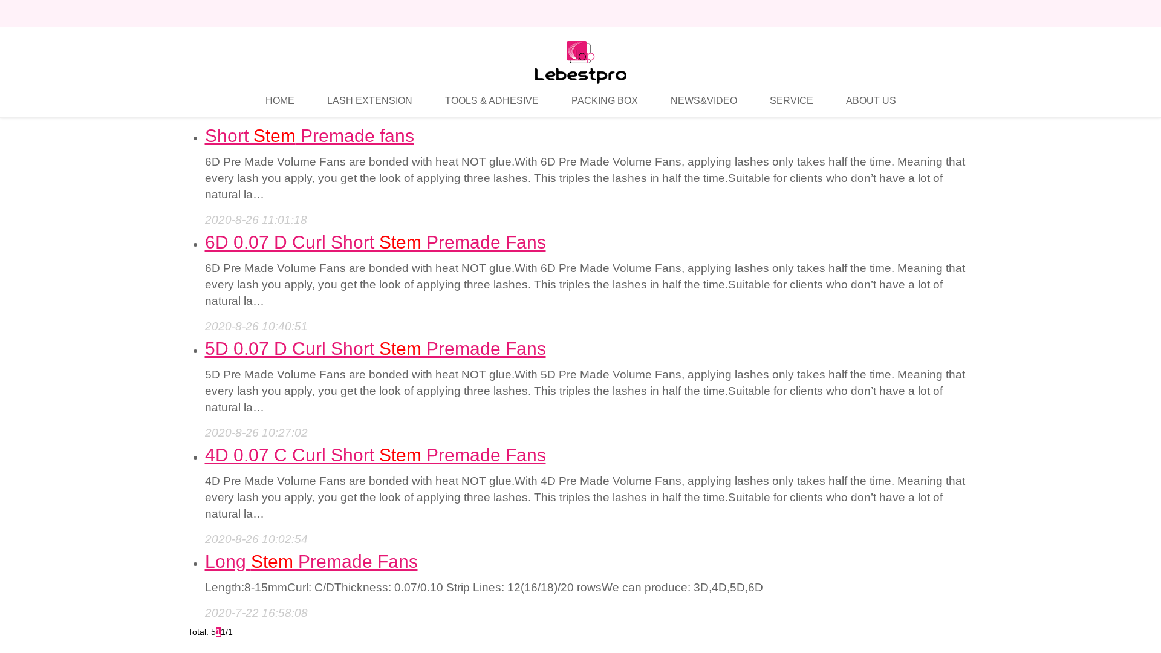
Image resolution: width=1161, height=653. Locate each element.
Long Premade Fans (311, 561)
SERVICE (791, 101)
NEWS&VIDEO (704, 101)
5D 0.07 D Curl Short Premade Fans (375, 348)
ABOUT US (871, 101)
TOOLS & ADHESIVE (492, 101)
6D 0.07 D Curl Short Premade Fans (375, 242)
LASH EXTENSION (369, 101)
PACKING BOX (604, 101)
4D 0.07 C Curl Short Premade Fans (375, 455)
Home (279, 101)
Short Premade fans (309, 136)
